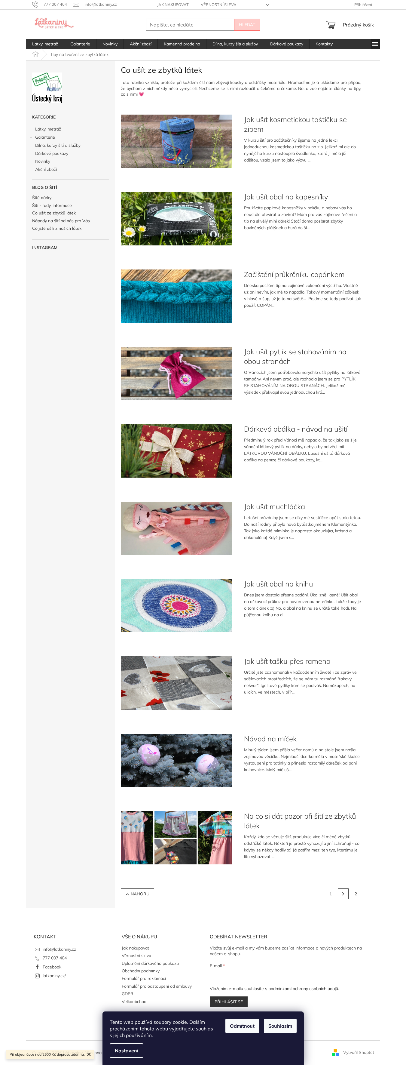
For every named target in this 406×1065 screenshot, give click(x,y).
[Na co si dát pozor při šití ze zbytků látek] (176, 837)
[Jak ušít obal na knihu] (176, 605)
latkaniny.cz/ (54, 975)
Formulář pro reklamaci (144, 978)
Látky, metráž (48, 129)
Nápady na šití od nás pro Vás (61, 221)
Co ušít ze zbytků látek (54, 213)
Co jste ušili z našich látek (56, 228)
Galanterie (45, 137)
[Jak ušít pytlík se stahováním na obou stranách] (176, 373)
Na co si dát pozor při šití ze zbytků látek (300, 820)
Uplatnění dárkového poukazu (150, 963)
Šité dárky (41, 197)
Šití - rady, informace (52, 205)
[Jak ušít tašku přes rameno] (176, 682)
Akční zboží (46, 169)
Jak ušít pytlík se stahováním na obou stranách (295, 356)
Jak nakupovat (173, 4)
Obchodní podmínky (141, 971)
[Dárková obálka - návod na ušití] (176, 450)
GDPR (127, 993)
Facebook (52, 967)
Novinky (42, 161)
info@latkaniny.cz (59, 949)
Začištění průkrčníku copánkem (294, 274)
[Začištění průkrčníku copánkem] (176, 295)
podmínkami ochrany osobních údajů (303, 988)
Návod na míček (270, 738)
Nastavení (126, 1051)
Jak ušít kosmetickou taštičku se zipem (295, 124)
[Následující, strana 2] (343, 893)
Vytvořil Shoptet (358, 1052)
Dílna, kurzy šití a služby (58, 145)
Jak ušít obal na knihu (278, 583)
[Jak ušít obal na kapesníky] (176, 218)
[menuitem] (45, 44)
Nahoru (140, 894)
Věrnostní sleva (219, 4)
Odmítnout (242, 1026)
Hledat (247, 24)
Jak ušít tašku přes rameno (287, 661)
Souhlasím (280, 1026)
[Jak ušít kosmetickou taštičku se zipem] (176, 140)
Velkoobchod (134, 1001)
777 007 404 (55, 958)
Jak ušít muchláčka (274, 506)
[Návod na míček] (176, 760)
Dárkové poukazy (51, 153)
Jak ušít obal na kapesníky (286, 196)
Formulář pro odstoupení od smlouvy (157, 986)
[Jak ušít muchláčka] (176, 528)
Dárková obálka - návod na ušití (295, 428)
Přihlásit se (229, 1002)
